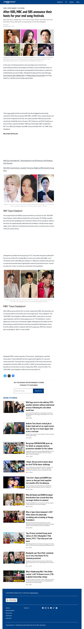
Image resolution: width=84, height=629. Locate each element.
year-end (10, 113)
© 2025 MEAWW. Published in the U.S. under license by (18, 593)
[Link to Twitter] (48, 608)
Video (77, 2)
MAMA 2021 (20, 75)
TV (66, 2)
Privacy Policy (9, 613)
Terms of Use (8, 618)
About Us (8, 608)
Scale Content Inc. (34, 593)
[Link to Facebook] (43, 608)
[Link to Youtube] (51, 608)
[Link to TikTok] (53, 608)
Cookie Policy (9, 615)
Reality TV (60, 2)
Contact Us (26, 608)
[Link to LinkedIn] (57, 608)
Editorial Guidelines (10, 610)
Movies (72, 2)
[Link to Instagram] (45, 608)
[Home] (9, 2)
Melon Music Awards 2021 (36, 75)
